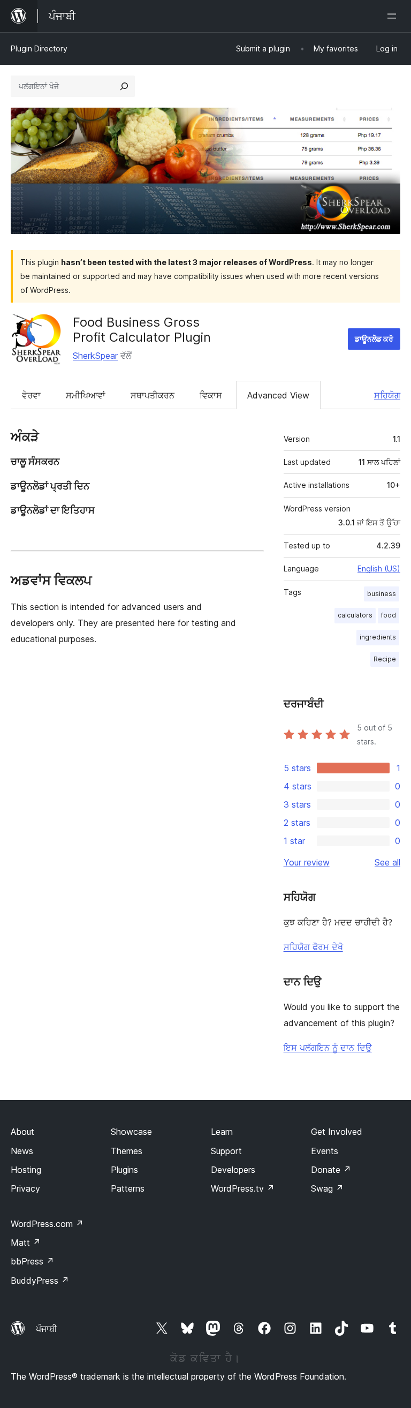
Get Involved (336, 1131)
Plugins (124, 1169)
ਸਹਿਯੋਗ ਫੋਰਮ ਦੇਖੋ (313, 947)
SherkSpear (95, 355)
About (22, 1131)
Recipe (385, 659)
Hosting (26, 1169)
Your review (307, 862)
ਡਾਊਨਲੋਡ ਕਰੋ (374, 338)
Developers (233, 1169)
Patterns (127, 1188)
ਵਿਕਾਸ (211, 395)
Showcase (131, 1131)
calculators (355, 615)
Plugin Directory (39, 48)
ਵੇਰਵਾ (31, 395)
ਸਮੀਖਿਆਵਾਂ (85, 395)
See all (387, 862)
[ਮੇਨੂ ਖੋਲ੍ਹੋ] (394, 16)
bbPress (32, 1261)
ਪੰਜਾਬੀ (46, 1328)
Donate (331, 1169)
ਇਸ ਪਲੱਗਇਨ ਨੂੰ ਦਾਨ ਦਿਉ (328, 1047)
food (388, 615)
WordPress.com (47, 1223)
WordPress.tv (243, 1188)
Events (324, 1151)
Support (226, 1151)
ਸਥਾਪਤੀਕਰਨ (152, 395)
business (381, 594)
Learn (222, 1131)
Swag (327, 1188)
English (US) (378, 568)
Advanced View (278, 395)
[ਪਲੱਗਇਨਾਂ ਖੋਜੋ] (124, 86)
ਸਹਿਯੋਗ (387, 395)
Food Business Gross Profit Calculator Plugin (142, 329)
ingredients (378, 637)
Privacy (25, 1188)
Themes (126, 1151)
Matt (26, 1242)
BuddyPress (40, 1280)
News (22, 1151)
